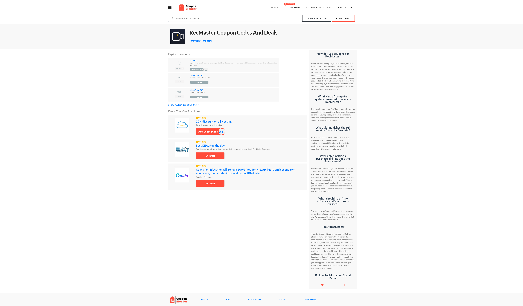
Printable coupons (316, 18)
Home (274, 7)
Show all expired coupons (184, 105)
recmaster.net (201, 40)
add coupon (343, 18)
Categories (313, 7)
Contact (283, 299)
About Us (204, 299)
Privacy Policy (310, 299)
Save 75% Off (196, 75)
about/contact (338, 7)
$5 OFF (193, 60)
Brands (295, 7)
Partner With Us (255, 299)
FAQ (228, 299)
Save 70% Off (196, 90)
